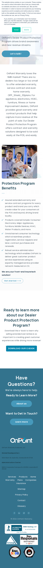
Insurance (21, 483)
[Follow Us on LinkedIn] (19, 513)
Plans (20, 480)
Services (12, 476)
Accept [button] (16, 30)
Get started (10, 281)
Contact (21, 500)
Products (23, 476)
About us (21, 403)
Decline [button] (26, 30)
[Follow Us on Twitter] (24, 513)
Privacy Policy (21, 494)
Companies (30, 480)
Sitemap (21, 489)
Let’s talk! (16, 53)
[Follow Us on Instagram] (29, 513)
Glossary (21, 506)
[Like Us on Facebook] (14, 513)
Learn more (21, 421)
